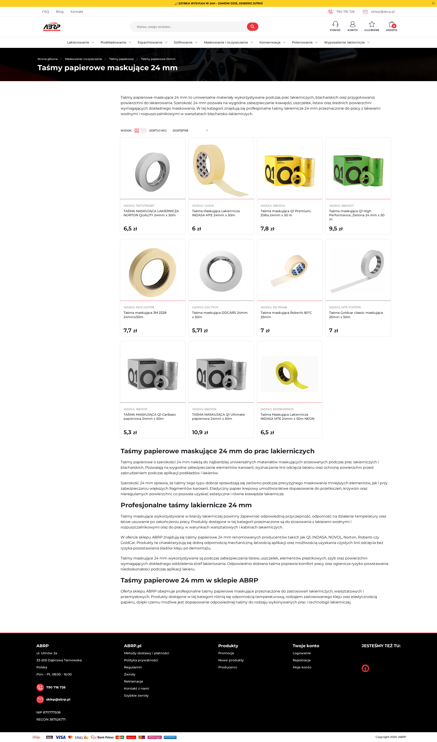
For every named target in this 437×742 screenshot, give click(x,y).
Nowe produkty (231, 660)
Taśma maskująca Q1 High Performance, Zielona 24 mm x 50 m (356, 215)
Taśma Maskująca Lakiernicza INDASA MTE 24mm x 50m (216, 213)
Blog (60, 12)
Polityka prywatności (141, 660)
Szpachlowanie (150, 42)
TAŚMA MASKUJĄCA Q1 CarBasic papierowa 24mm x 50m (150, 416)
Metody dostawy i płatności (146, 653)
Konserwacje (270, 42)
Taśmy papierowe (121, 59)
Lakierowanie (78, 42)
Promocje (226, 653)
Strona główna (48, 59)
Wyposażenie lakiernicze (344, 42)
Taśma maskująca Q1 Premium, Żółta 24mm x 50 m (286, 213)
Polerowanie (302, 42)
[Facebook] (365, 668)
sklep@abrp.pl (383, 12)
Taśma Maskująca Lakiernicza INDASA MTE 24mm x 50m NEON (287, 416)
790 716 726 (345, 12)
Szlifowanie (183, 42)
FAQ (45, 12)
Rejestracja (301, 660)
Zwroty (129, 674)
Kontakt (77, 12)
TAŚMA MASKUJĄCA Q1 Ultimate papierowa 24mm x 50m (218, 416)
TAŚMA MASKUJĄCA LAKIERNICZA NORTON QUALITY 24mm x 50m (151, 213)
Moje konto (302, 667)
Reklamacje (133, 681)
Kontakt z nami (136, 688)
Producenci (227, 667)
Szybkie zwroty (136, 695)
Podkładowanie (113, 42)
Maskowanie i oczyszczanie (226, 42)
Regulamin (133, 667)
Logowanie (302, 653)
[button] (335, 26)
